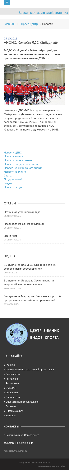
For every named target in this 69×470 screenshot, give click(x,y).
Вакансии (11, 406)
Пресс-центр (13, 397)
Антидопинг (12, 378)
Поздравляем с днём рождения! (24, 223)
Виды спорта (13, 374)
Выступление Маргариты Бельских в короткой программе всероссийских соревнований (32, 298)
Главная (10, 364)
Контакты (11, 415)
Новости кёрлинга (15, 171)
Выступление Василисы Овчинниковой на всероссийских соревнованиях (30, 266)
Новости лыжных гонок (18, 160)
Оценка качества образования (22, 401)
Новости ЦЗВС (13, 152)
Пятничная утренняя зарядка (22, 211)
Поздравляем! (13, 179)
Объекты (11, 387)
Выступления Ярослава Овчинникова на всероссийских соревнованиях (29, 282)
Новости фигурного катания (21, 164)
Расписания (12, 383)
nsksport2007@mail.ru (15, 450)
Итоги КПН (10, 235)
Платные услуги (14, 410)
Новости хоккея (13, 156)
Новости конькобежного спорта (23, 167)
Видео (8, 183)
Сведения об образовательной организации (30, 369)
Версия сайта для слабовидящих (43, 13)
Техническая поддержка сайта (51, 466)
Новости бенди (13, 187)
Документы (12, 392)
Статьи (8, 175)
